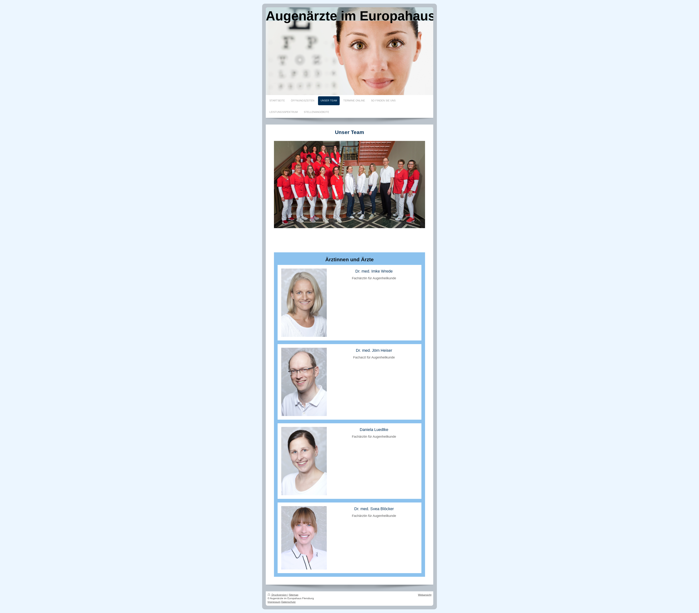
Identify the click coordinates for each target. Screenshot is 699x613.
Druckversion (279, 594)
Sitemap (293, 594)
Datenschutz (288, 601)
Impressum (274, 601)
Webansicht (424, 594)
